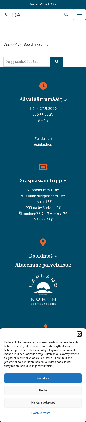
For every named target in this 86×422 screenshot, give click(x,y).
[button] (79, 334)
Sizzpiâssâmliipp (41, 180)
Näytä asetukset (43, 402)
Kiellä (43, 390)
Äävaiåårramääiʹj (41, 99)
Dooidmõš (41, 256)
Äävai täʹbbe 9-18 (42, 4)
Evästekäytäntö (40, 413)
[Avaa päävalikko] (79, 14)
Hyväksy (43, 378)
